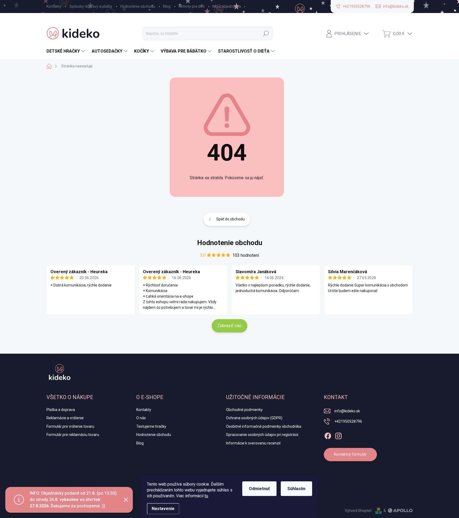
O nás (141, 418)
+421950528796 (348, 421)
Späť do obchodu (230, 219)
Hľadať (265, 33)
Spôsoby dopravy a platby (90, 6)
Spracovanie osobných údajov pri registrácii (262, 435)
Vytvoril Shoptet (358, 510)
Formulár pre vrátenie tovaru (70, 426)
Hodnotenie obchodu (137, 6)
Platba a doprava (60, 410)
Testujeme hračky (151, 426)
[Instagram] (338, 435)
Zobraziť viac (229, 325)
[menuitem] (66, 51)
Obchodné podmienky (244, 410)
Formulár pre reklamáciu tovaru (72, 435)
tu (206, 495)
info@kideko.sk (347, 411)
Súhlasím (296, 488)
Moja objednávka (226, 6)
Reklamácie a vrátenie (65, 418)
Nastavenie (163, 508)
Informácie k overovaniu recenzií (253, 443)
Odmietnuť (259, 488)
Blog (167, 6)
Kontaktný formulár (350, 454)
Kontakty (53, 6)
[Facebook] (328, 435)
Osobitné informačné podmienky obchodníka (263, 426)
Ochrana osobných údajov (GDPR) (254, 418)
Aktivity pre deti (191, 6)
